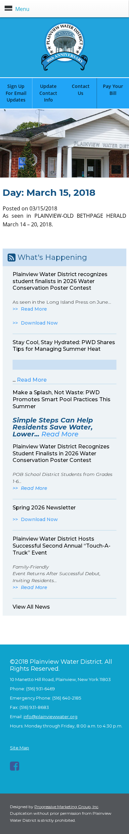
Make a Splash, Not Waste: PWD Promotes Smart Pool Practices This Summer (61, 399)
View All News (31, 607)
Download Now (39, 323)
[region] (64, 143)
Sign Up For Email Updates (16, 93)
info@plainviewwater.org (50, 716)
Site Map (19, 747)
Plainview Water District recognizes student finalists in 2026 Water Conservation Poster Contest (60, 281)
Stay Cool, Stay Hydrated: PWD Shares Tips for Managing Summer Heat (64, 345)
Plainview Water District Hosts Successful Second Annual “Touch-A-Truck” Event (61, 546)
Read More (34, 309)
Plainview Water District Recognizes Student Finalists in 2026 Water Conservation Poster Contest (61, 453)
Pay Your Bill (113, 89)
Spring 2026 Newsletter (44, 507)
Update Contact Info (48, 93)
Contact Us (81, 89)
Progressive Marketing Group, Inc (66, 806)
